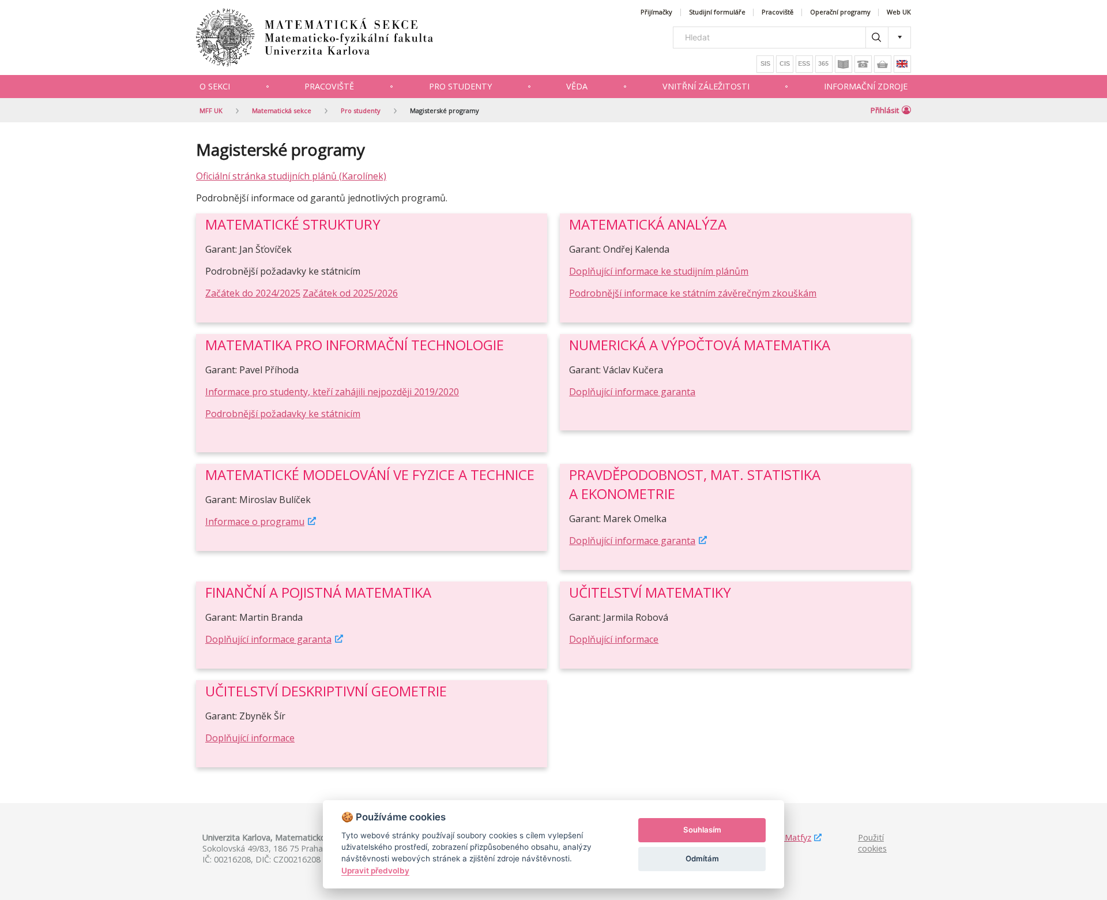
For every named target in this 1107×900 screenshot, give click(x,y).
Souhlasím (702, 829)
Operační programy (840, 12)
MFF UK (211, 110)
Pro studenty (460, 86)
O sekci (214, 86)
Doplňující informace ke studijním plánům (658, 271)
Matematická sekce (281, 110)
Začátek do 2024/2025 (252, 293)
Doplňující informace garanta (632, 391)
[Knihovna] (843, 64)
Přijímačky (656, 12)
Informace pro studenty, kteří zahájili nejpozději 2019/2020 (332, 391)
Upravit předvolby (375, 870)
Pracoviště (777, 12)
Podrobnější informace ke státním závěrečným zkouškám (692, 293)
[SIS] (765, 64)
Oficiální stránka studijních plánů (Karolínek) (291, 176)
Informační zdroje (866, 86)
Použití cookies (872, 843)
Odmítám (702, 858)
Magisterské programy (444, 110)
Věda (577, 86)
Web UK (899, 12)
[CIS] (784, 64)
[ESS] (804, 64)
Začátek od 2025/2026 (350, 293)
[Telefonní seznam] (863, 64)
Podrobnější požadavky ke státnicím (282, 413)
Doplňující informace (613, 639)
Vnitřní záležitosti (706, 86)
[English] (902, 64)
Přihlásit (885, 110)
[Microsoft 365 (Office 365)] (824, 64)
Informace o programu (254, 521)
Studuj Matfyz (784, 837)
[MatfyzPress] (882, 64)
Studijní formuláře (717, 12)
